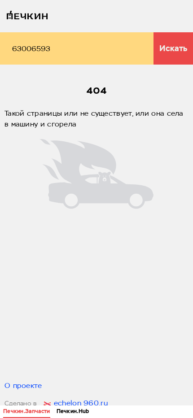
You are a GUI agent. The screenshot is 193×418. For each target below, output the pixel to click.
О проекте (23, 386)
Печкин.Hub (73, 411)
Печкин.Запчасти (26, 411)
